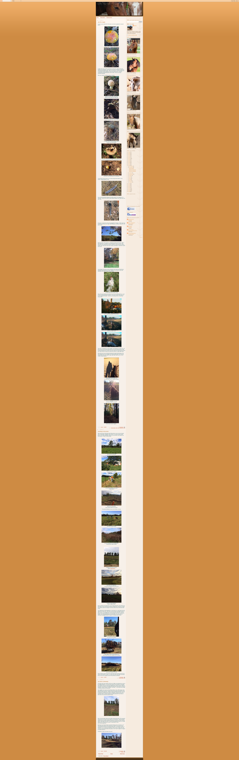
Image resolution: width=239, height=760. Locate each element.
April (130, 179)
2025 (129, 153)
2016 (129, 165)
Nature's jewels (130, 223)
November (131, 167)
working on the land (103, 431)
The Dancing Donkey (132, 233)
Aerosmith (130, 220)
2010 (129, 190)
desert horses (130, 229)
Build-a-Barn (102, 17)
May (130, 178)
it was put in (112, 568)
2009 (129, 191)
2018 (129, 162)
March (130, 180)
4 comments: (121, 677)
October (130, 172)
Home (97, 17)
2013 (129, 186)
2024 (129, 154)
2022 (129, 157)
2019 (129, 161)
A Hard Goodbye (131, 234)
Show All (141, 237)
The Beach (130, 227)
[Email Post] (124, 677)
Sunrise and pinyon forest (132, 230)
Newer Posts (100, 753)
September (131, 174)
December (131, 166)
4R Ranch (130, 226)
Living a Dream (131, 219)
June (130, 176)
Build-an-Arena (109, 17)
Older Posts (122, 753)
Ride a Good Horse (131, 222)
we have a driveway (103, 681)
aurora (135, 25)
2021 (129, 158)
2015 (129, 183)
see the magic (101, 22)
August (130, 175)
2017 (129, 163)
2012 (129, 187)
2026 (129, 152)
